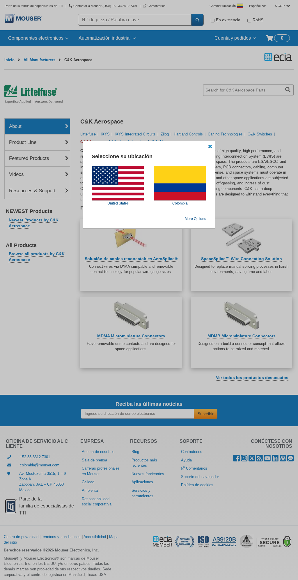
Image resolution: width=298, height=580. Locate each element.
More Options (195, 219)
